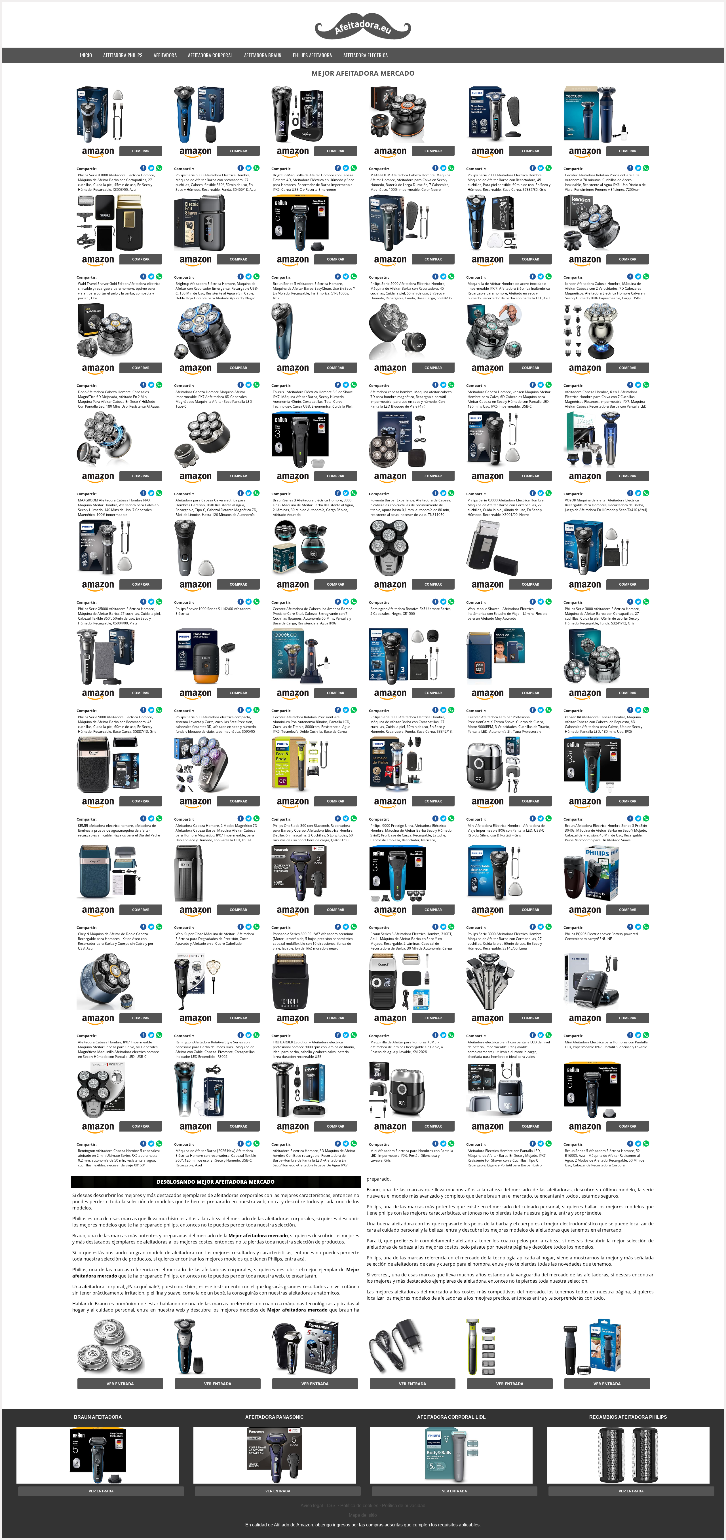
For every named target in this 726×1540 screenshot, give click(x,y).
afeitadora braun (263, 55)
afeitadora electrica (365, 55)
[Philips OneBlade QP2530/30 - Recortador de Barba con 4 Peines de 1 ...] (509, 1347)
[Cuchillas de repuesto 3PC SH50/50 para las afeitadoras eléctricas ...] (119, 1347)
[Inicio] (363, 40)
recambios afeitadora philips (628, 1417)
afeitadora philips (122, 55)
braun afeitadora (98, 1417)
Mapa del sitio (363, 1515)
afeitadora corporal (210, 55)
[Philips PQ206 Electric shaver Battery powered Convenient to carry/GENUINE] (606, 873)
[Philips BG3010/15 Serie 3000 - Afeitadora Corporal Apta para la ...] (606, 1347)
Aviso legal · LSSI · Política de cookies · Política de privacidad (363, 1505)
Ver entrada (120, 1383)
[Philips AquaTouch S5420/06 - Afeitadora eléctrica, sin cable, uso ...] (217, 1347)
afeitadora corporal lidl (451, 1417)
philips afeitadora (312, 55)
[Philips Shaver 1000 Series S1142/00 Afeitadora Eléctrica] (217, 548)
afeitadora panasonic (274, 1417)
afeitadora (165, 55)
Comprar (140, 151)
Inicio (86, 55)
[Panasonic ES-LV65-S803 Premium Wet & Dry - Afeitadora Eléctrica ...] (314, 1347)
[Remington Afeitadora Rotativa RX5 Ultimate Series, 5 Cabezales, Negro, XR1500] (412, 548)
